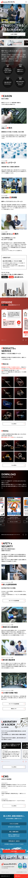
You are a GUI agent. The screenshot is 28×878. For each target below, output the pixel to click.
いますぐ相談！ (14, 34)
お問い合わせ (17, 876)
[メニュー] (26, 2)
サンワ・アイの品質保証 (14, 600)
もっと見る (14, 423)
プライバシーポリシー (5, 872)
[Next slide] (26, 340)
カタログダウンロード (5, 876)
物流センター (14, 708)
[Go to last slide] (23, 340)
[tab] (2, 534)
